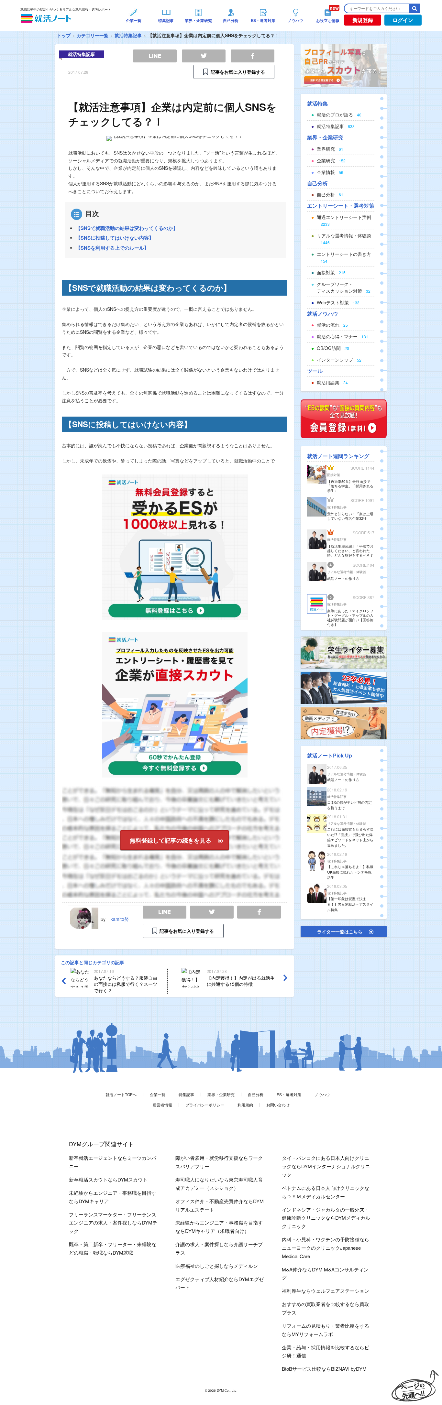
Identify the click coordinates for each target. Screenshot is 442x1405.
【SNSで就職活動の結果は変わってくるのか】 (127, 228)
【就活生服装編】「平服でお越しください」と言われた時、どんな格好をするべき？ (350, 550)
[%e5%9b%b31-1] (344, 722)
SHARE (259, 912)
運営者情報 (162, 1104)
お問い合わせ (278, 1104)
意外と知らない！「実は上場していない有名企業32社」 (350, 516)
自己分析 (255, 1094)
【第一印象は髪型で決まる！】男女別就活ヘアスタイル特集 (350, 904)
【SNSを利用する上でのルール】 (112, 247)
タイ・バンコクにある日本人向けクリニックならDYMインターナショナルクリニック (326, 1166)
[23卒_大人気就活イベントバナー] (344, 687)
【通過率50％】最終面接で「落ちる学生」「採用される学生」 (350, 486)
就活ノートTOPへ (121, 1094)
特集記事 (186, 1094)
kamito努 (120, 919)
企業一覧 (157, 1094)
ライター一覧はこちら (339, 931)
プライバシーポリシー (204, 1104)
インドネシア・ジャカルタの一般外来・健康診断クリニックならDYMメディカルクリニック (326, 1218)
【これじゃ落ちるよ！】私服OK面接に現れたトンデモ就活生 (350, 872)
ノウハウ (322, 1094)
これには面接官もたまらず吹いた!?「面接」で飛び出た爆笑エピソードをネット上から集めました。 (350, 837)
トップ (64, 35)
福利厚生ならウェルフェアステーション (325, 1290)
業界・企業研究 (221, 1094)
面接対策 (333, 475)
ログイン (402, 20)
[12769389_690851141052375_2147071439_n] (344, 651)
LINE (164, 912)
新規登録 (362, 20)
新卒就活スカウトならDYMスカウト (108, 1179)
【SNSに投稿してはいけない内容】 (115, 237)
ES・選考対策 (289, 1094)
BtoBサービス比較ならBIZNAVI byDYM (324, 1368)
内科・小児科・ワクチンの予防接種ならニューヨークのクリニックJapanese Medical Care (325, 1247)
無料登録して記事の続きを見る (170, 840)
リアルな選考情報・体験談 (346, 572)
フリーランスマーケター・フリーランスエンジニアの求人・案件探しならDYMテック (113, 1223)
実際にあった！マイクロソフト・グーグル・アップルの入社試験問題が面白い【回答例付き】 (350, 617)
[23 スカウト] (344, 65)
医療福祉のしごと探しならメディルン (216, 1265)
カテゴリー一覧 (92, 35)
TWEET (212, 912)
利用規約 (245, 1104)
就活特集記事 (128, 35)
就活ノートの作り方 (343, 578)
